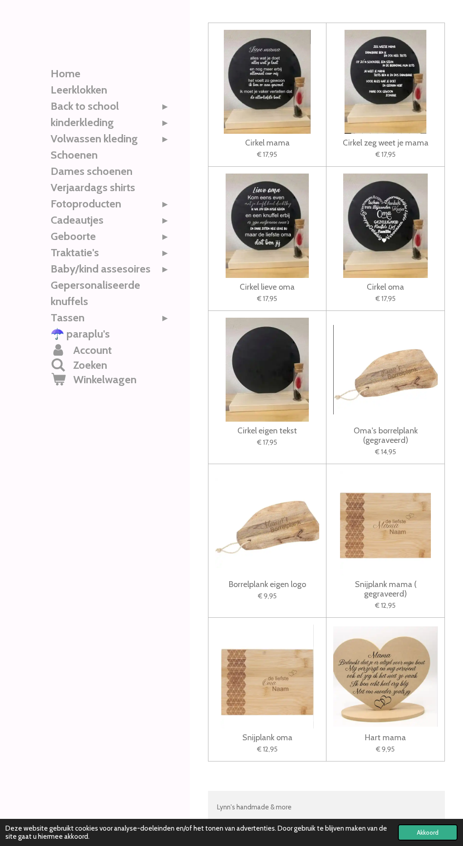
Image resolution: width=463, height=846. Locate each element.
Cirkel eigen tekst (267, 431)
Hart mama (385, 738)
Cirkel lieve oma (267, 287)
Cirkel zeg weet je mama (386, 143)
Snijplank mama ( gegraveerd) (385, 589)
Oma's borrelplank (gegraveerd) (386, 435)
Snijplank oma (267, 738)
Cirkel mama (267, 143)
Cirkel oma (385, 287)
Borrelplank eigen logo (267, 584)
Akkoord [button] (428, 832)
